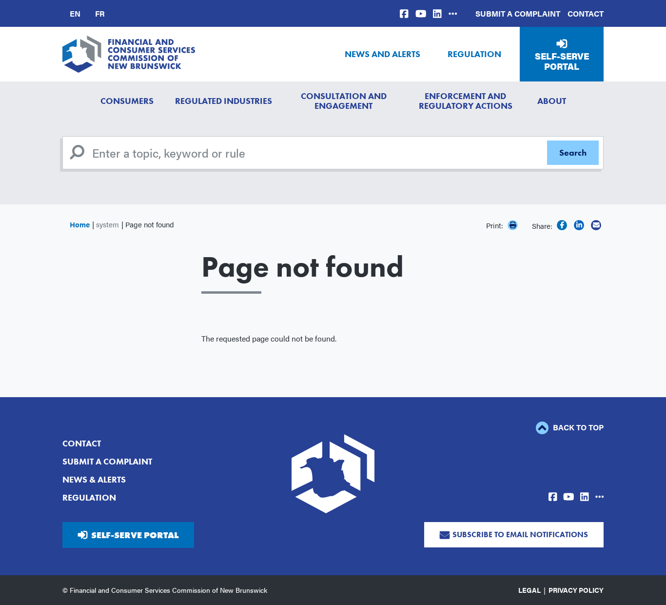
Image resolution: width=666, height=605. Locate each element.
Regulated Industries (223, 100)
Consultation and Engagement (344, 100)
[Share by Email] (596, 225)
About (551, 100)
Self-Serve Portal (562, 61)
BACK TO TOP (577, 427)
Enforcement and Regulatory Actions (465, 100)
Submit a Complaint (517, 13)
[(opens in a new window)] (404, 13)
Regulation (474, 54)
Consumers (127, 100)
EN (75, 13)
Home (80, 224)
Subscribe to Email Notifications (520, 534)
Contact (586, 13)
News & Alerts (94, 479)
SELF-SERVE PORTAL (134, 535)
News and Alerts (382, 54)
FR (100, 13)
